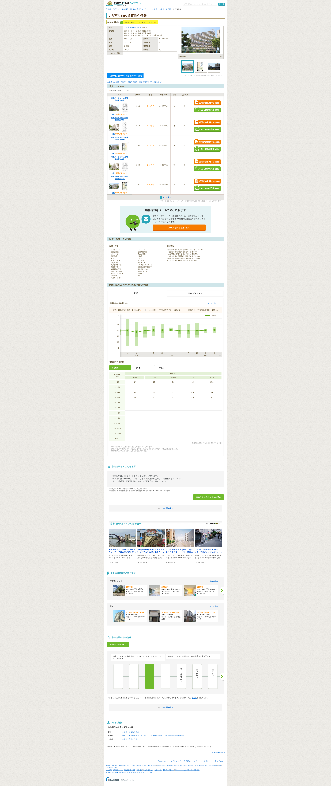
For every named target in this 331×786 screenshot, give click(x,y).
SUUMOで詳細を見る (207, 109)
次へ (222, 677)
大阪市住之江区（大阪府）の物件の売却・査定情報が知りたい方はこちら (135, 82)
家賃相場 (170, 765)
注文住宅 (109, 770)
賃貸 (150, 22)
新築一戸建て (203, 765)
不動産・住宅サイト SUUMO (117, 9)
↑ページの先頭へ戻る (218, 752)
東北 (112, 772)
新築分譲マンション (180, 765)
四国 (138, 772)
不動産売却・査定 (129, 770)
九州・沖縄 (148, 772)
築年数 (138, 368)
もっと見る (214, 581)
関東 (116, 772)
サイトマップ (176, 761)
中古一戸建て (213, 765)
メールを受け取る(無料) (179, 227)
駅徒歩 (161, 368)
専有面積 (115, 368)
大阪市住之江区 (165, 9)
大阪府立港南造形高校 (130, 732)
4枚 (113, 114)
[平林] (133, 676)
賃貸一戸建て (161, 765)
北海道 (108, 772)
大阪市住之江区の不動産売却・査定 (125, 75)
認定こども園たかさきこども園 (134, 736)
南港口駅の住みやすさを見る (208, 497)
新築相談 (139, 770)
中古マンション (193, 765)
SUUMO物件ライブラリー (140, 9)
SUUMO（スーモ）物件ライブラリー (123, 3)
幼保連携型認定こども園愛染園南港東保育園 (168, 736)
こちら (194, 698)
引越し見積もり (148, 770)
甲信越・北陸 (123, 772)
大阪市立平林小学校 (129, 739)
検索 (222, 4)
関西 (134, 772)
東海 (130, 772)
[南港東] (165, 676)
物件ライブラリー (168, 770)
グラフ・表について (215, 303)
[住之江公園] (118, 676)
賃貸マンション (141, 765)
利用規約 (187, 761)
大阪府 (154, 9)
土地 (219, 765)
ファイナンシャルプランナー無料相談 (187, 770)
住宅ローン (158, 770)
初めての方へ (162, 761)
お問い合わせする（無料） (207, 103)
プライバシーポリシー (202, 761)
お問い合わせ (219, 761)
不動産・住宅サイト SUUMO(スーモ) (118, 765)
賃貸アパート (152, 765)
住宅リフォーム (118, 770)
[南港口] (149, 676)
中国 (142, 772)
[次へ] (222, 590)
